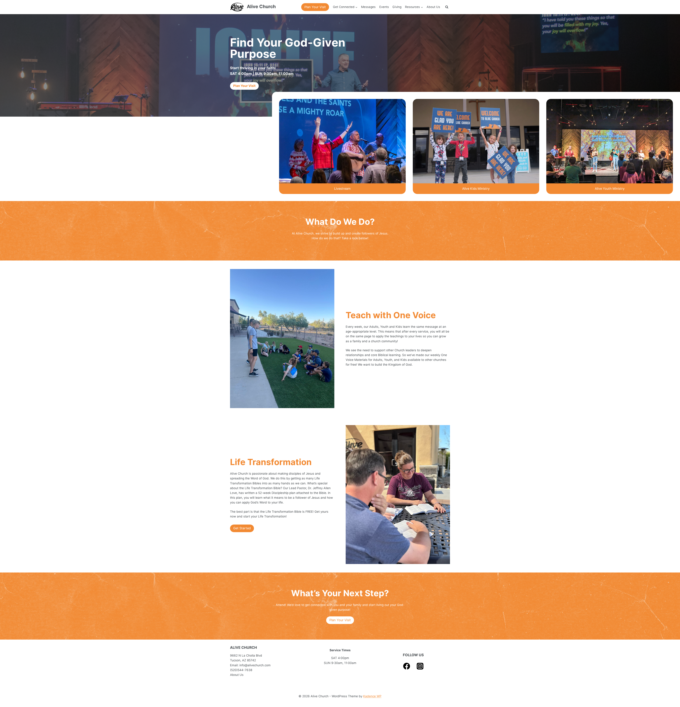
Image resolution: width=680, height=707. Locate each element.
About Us (433, 7)
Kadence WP (372, 696)
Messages (368, 7)
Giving (396, 7)
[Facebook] (406, 666)
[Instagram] (420, 666)
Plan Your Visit (315, 7)
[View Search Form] (447, 7)
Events (384, 7)
